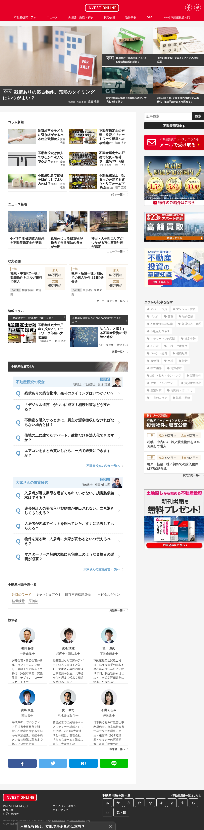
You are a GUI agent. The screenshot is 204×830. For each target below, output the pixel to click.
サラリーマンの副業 (163, 338)
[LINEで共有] (114, 763)
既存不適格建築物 (78, 594)
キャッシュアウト (48, 594)
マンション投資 (186, 309)
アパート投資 (158, 309)
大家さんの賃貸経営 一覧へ (101, 569)
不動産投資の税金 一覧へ (103, 465)
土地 (170, 360)
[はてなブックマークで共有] (83, 763)
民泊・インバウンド (163, 383)
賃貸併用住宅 (192, 383)
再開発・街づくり (182, 390)
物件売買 (187, 316)
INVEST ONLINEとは (15, 806)
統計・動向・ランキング (165, 375)
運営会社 (8, 809)
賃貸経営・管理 (191, 323)
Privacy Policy (58, 820)
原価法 (33, 601)
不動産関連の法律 (161, 323)
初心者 (154, 346)
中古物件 (156, 368)
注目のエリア (158, 397)
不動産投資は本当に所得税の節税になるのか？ (96, 319)
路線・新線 (183, 397)
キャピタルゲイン (107, 594)
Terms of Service (77, 820)
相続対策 (181, 353)
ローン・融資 (158, 353)
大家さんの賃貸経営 (32, 482)
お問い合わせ (11, 813)
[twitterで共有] (53, 763)
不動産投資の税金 (30, 382)
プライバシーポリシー (65, 806)
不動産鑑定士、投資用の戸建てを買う (32, 317)
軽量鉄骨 (18, 601)
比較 (185, 360)
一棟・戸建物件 (177, 346)
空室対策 (156, 390)
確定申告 (190, 338)
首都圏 (154, 360)
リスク (154, 316)
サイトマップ (60, 809)
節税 (170, 316)
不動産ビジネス (160, 331)
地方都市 (176, 368)
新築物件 (195, 375)
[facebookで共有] (22, 763)
